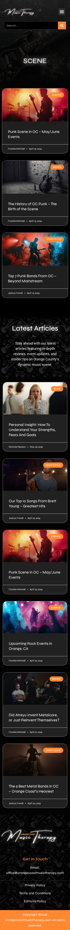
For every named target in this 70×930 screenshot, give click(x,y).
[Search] (62, 25)
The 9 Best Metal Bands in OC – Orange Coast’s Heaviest (34, 789)
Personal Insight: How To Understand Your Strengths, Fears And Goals (32, 429)
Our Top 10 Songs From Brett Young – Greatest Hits (32, 504)
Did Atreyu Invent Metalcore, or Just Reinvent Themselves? (34, 717)
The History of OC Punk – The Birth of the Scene (32, 206)
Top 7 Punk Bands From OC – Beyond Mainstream (32, 278)
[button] (62, 12)
